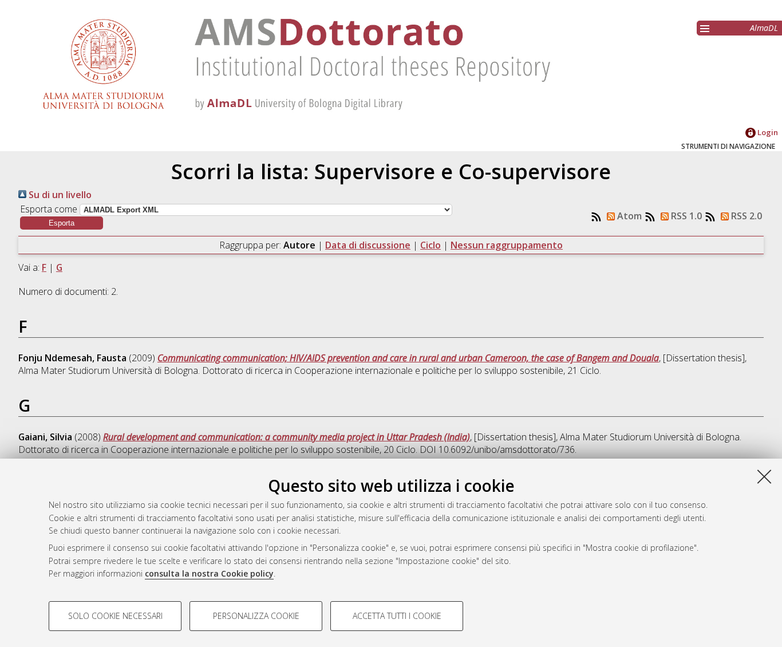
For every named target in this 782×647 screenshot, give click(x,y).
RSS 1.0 (685, 216)
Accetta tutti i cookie (397, 615)
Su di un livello (59, 194)
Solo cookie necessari (115, 615)
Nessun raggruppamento (507, 245)
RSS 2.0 (745, 216)
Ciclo (430, 245)
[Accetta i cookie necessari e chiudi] (764, 476)
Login (767, 132)
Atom (628, 216)
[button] (61, 223)
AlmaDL (764, 27)
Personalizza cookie (256, 615)
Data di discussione (367, 245)
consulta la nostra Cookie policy (209, 573)
